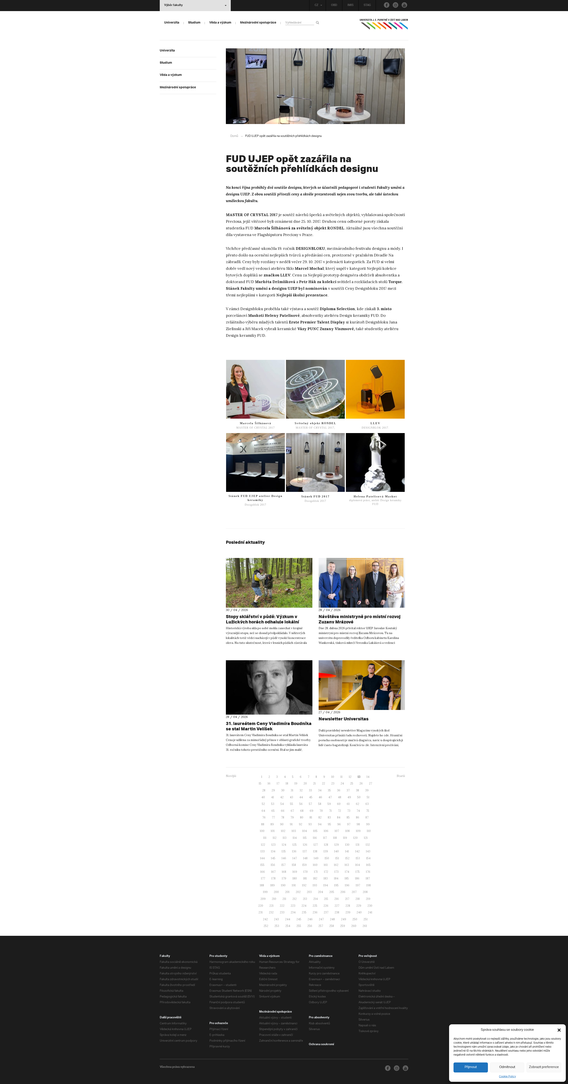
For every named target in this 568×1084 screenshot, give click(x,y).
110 (369, 831)
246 (310, 919)
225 (315, 906)
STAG (367, 5)
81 (311, 817)
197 (358, 885)
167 (273, 872)
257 (320, 926)
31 (292, 790)
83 (329, 817)
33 (310, 790)
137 (305, 851)
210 (274, 899)
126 (305, 845)
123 (273, 845)
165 (368, 865)
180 (294, 878)
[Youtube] (404, 5)
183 (325, 878)
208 (365, 892)
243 (276, 919)
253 (276, 926)
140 (336, 851)
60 (339, 804)
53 (272, 804)
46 (320, 797)
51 (368, 797)
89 (272, 824)
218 (357, 899)
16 (269, 783)
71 (330, 811)
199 (265, 892)
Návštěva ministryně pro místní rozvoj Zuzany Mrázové (359, 619)
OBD (334, 5)
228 (347, 906)
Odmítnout (507, 1067)
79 (292, 817)
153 (358, 858)
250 (354, 919)
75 (367, 811)
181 (305, 878)
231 (260, 912)
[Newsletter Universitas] (362, 685)
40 (263, 797)
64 (263, 811)
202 (298, 892)
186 (357, 878)
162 (336, 865)
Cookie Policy (507, 1076)
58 (319, 804)
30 (282, 790)
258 (331, 926)
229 (358, 906)
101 (273, 831)
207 (354, 892)
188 (262, 885)
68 (302, 811)
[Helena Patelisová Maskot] (375, 462)
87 (367, 817)
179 (284, 878)
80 (301, 817)
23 (332, 783)
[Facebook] (386, 5)
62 (357, 804)
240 (359, 912)
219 (368, 899)
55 (291, 804)
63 (367, 804)
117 (325, 838)
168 (284, 872)
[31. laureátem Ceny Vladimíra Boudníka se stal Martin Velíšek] (269, 687)
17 (278, 783)
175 (357, 872)
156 (273, 865)
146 (284, 858)
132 (368, 845)
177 (263, 878)
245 (298, 919)
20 (305, 783)
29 (273, 790)
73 (348, 811)
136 (294, 851)
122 (263, 845)
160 (315, 865)
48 (339, 797)
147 (294, 858)
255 (298, 926)
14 (368, 777)
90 (282, 824)
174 (347, 872)
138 (315, 851)
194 (325, 885)
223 (293, 906)
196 (347, 885)
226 (325, 906)
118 (335, 838)
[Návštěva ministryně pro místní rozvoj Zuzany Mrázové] (362, 583)
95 (329, 824)
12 (350, 777)
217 (347, 899)
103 (294, 831)
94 (319, 824)
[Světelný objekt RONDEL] (315, 389)
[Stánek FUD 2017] (315, 462)
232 (271, 912)
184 (336, 878)
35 (329, 790)
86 (357, 817)
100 (262, 831)
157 (283, 865)
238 (337, 912)
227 (337, 906)
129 (336, 845)
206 (342, 892)
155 (262, 865)
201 (287, 892)
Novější (231, 776)
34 (319, 790)
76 (264, 817)
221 (271, 906)
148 (305, 858)
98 (358, 824)
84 (338, 817)
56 (301, 804)
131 (357, 845)
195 (336, 885)
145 (273, 858)
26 (361, 783)
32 (301, 790)
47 (330, 797)
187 (368, 878)
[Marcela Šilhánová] (255, 389)
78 (282, 817)
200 (276, 892)
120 (355, 838)
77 (273, 817)
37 (348, 790)
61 (348, 804)
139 (325, 851)
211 (284, 899)
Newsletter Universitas (344, 718)
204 (320, 892)
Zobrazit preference (544, 1067)
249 (343, 919)
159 (304, 865)
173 (336, 872)
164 (357, 865)
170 (305, 872)
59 (329, 804)
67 (292, 811)
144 (262, 858)
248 (332, 919)
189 (272, 885)
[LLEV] (375, 389)
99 (368, 824)
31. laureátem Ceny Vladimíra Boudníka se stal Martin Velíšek (269, 726)
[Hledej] (318, 22)
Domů (234, 136)
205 (331, 892)
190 (283, 885)
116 (315, 838)
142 (357, 851)
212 (294, 899)
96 (339, 824)
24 (342, 783)
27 (370, 783)
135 (284, 851)
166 (262, 872)
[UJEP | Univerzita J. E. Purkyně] (383, 26)
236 (315, 912)
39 (367, 790)
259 (342, 926)
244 (287, 919)
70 (321, 811)
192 (304, 885)
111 (264, 838)
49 (349, 797)
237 (326, 912)
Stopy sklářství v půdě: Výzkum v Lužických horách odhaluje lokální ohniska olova (262, 622)
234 (293, 912)
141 (347, 851)
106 (326, 831)
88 (262, 824)
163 (347, 865)
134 (273, 851)
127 (316, 845)
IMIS (350, 5)
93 (310, 824)
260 (353, 926)
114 (295, 838)
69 (311, 811)
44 (301, 797)
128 (326, 845)
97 (348, 824)
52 (263, 804)
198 (368, 885)
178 (273, 878)
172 (326, 872)
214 (315, 899)
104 (304, 831)
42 (282, 797)
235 (304, 912)
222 (282, 906)
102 (283, 831)
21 (314, 783)
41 (272, 797)
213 (305, 899)
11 (341, 777)
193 (315, 885)
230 (369, 906)
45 (310, 797)
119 (345, 838)
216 (336, 899)
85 (348, 817)
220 (260, 906)
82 (319, 817)
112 (274, 838)
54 (282, 804)
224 (304, 906)
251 (365, 919)
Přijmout (471, 1067)
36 (338, 790)
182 (315, 878)
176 (368, 872)
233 (282, 912)
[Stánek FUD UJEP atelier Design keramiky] (255, 462)
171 (316, 872)
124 (284, 845)
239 (347, 912)
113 (284, 838)
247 (321, 919)
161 (326, 865)
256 (309, 926)
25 (351, 783)
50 (359, 797)
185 (347, 878)
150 (327, 858)
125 (294, 845)
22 (323, 783)
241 (370, 912)
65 (273, 811)
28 (263, 790)
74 (358, 811)
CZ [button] (316, 5)
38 (357, 790)
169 (294, 872)
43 (291, 797)
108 (347, 831)
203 (309, 892)
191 (294, 885)
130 (347, 845)
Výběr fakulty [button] (173, 5)
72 (339, 811)
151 (337, 858)
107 (337, 831)
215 (326, 899)
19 (295, 783)
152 (347, 858)
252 (266, 926)
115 (305, 838)
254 (287, 926)
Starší (401, 776)
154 (368, 858)
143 (368, 851)
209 (263, 899)
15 (260, 783)
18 (287, 783)
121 (366, 838)
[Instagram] (395, 5)
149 (316, 858)
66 (282, 811)
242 (265, 919)
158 (294, 865)
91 (291, 824)
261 (365, 926)
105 (315, 831)
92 (300, 824)
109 (358, 831)
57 (310, 804)
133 (262, 851)
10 (332, 777)
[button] (559, 1030)
